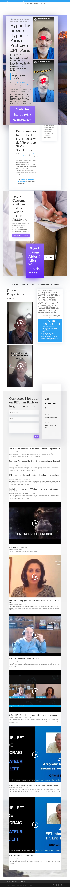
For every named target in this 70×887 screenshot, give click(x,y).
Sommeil (24, 154)
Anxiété (18, 156)
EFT (19, 18)
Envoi (36, 436)
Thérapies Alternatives (36, 465)
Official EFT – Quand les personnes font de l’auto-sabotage (33, 715)
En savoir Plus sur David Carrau (21, 235)
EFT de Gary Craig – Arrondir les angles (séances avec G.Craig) (34, 785)
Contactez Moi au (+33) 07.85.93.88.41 (22, 115)
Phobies (33, 493)
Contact (56, 1)
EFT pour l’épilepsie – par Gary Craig (24, 658)
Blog (53, 1)
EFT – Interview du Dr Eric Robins (22, 855)
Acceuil (50, 1)
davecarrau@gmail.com (16, 451)
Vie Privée (61, 1)
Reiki (27, 85)
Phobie (22, 156)
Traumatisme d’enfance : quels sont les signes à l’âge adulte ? (34, 448)
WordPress (29, 885)
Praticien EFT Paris (18, 65)
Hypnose (12, 18)
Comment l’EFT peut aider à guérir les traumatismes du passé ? (34, 462)
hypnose (35, 872)
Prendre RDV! (49, 257)
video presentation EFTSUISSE (21, 547)
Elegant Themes (15, 885)
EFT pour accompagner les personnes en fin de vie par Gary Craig (34, 601)
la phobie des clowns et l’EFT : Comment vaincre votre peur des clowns (33, 490)
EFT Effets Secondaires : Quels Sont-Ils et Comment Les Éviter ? (34, 476)
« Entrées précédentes (14, 867)
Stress (34, 154)
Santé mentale (34, 451)
